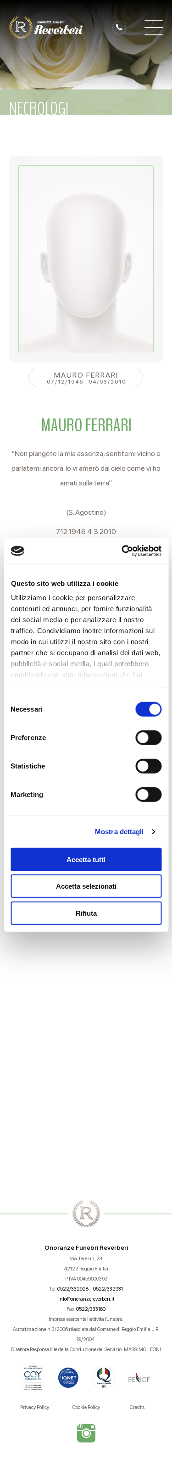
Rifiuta (86, 913)
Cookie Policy (86, 1407)
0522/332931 (108, 1289)
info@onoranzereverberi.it (86, 1299)
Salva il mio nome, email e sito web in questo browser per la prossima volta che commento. (90, 1081)
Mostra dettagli (119, 831)
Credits (137, 1407)
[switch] (148, 737)
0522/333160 (90, 1309)
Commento (35, 943)
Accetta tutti (86, 859)
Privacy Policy (34, 1407)
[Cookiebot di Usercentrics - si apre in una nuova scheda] (122, 551)
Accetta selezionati (86, 886)
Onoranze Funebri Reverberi (86, 1247)
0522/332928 (73, 1289)
